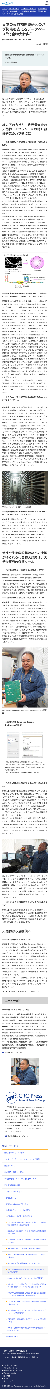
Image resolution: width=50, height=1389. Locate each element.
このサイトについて (10, 1365)
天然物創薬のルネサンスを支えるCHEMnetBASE (24, 1248)
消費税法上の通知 (9, 1373)
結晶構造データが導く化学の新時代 (20, 1216)
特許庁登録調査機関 (12, 1185)
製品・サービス (13, 8)
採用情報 (6, 1376)
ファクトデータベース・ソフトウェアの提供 (22, 1159)
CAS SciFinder (11, 1198)
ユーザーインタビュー (28, 8)
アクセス (6, 1378)
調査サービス (9, 1165)
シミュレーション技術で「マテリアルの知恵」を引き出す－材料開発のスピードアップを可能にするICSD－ (27, 1285)
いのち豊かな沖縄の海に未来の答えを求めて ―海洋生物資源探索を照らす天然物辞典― (27, 1223)
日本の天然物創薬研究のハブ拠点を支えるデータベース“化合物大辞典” (27, 1270)
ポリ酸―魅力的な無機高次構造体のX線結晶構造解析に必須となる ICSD (26, 1329)
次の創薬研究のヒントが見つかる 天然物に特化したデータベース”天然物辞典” (27, 1311)
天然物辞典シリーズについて (19, 1136)
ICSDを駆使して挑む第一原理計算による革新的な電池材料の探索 (27, 1240)
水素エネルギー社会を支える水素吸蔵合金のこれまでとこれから (27, 1255)
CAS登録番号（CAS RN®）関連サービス (20, 1178)
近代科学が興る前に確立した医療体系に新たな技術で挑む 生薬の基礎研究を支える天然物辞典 (27, 1294)
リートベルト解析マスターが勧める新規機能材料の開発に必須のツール (27, 1302)
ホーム (4, 8)
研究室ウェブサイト (13, 1052)
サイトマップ (8, 1381)
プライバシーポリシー (11, 1368)
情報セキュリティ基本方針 (12, 1370)
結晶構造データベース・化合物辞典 (18, 1210)
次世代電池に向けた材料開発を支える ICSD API (24, 1263)
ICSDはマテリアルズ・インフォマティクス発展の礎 (25, 1278)
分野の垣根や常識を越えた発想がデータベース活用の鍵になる (27, 1320)
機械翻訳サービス (12, 1336)
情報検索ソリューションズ (15, 1152)
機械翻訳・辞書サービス (14, 1172)
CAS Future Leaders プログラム (17, 1204)
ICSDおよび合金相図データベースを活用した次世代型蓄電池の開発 (27, 1232)
